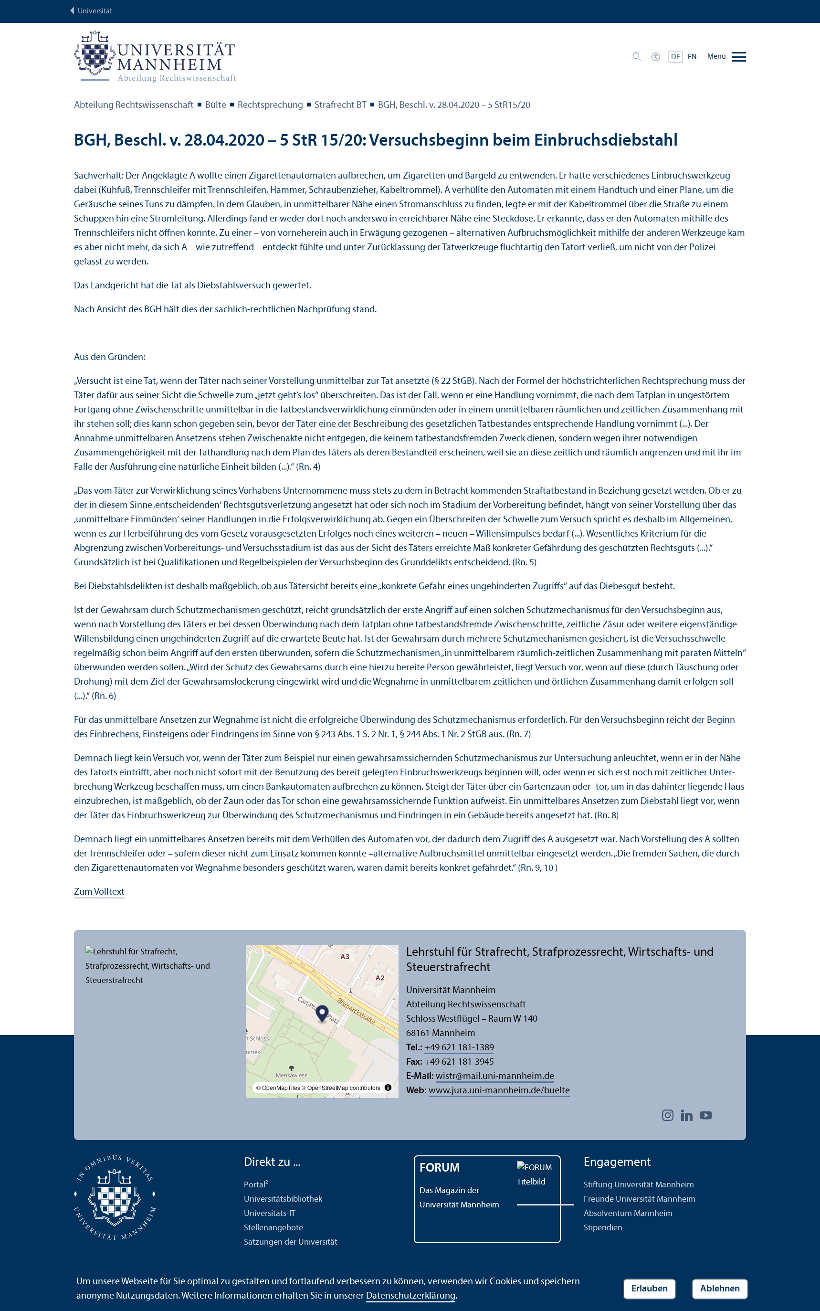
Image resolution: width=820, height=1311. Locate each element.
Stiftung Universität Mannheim (639, 1185)
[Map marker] (322, 1015)
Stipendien (603, 1228)
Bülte (215, 105)
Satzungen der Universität (290, 1242)
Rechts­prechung (270, 105)
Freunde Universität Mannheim (639, 1199)
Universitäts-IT (269, 1213)
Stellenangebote (273, 1228)
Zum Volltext (99, 892)
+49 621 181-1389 (459, 1048)
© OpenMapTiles (278, 1087)
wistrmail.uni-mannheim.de (495, 1076)
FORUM (440, 1168)
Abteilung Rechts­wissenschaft (134, 105)
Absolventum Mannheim (628, 1213)
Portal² (256, 1185)
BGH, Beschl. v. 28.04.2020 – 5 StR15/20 (454, 105)
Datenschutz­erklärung (410, 1296)
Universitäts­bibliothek (283, 1199)
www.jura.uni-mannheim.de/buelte (499, 1091)
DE (675, 57)
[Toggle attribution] (388, 1087)
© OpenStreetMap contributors (341, 1087)
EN (692, 57)
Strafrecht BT (341, 105)
